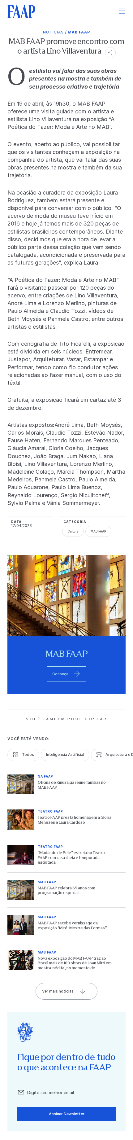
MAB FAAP (79, 32)
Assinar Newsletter (66, 1114)
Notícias (53, 32)
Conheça (60, 674)
